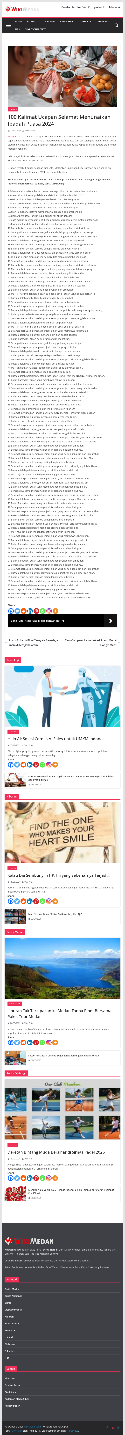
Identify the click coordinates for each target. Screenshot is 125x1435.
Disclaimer (10, 1392)
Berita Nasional (13, 1295)
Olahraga (85, 21)
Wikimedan (14, 136)
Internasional (12, 1323)
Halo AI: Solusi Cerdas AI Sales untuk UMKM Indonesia (57, 738)
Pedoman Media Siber (17, 1398)
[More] (55, 611)
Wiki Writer (29, 745)
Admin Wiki (30, 130)
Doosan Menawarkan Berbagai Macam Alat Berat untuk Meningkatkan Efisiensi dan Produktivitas (71, 778)
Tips (17, 29)
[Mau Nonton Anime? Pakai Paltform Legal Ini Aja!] (15, 916)
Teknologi (102, 21)
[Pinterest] (36, 611)
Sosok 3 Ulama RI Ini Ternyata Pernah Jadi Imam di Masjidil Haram (34, 642)
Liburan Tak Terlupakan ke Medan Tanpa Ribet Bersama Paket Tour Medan (59, 1013)
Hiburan (50, 21)
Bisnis (8, 1302)
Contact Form (12, 1385)
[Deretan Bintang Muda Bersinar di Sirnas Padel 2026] (63, 1109)
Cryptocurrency (35, 29)
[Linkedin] (30, 611)
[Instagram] (49, 611)
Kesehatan (66, 21)
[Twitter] (17, 611)
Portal (31, 21)
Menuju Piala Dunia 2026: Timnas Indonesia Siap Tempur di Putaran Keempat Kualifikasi (71, 1191)
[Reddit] (24, 611)
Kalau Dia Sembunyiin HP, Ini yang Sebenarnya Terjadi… (58, 875)
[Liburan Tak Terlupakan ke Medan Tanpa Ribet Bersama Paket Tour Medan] (63, 968)
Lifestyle (13, 109)
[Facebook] (11, 611)
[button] (38, 21)
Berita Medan (15, 1004)
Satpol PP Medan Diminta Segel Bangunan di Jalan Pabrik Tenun (63, 1055)
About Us (10, 1378)
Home (18, 21)
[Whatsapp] (43, 611)
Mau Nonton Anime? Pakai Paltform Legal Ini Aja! (55, 914)
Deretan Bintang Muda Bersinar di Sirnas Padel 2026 (56, 1152)
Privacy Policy (12, 1405)
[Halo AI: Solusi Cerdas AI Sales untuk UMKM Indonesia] (63, 696)
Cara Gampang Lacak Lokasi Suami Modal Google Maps (91, 642)
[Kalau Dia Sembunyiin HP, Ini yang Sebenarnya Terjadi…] (63, 832)
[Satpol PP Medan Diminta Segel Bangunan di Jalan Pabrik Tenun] (15, 1058)
